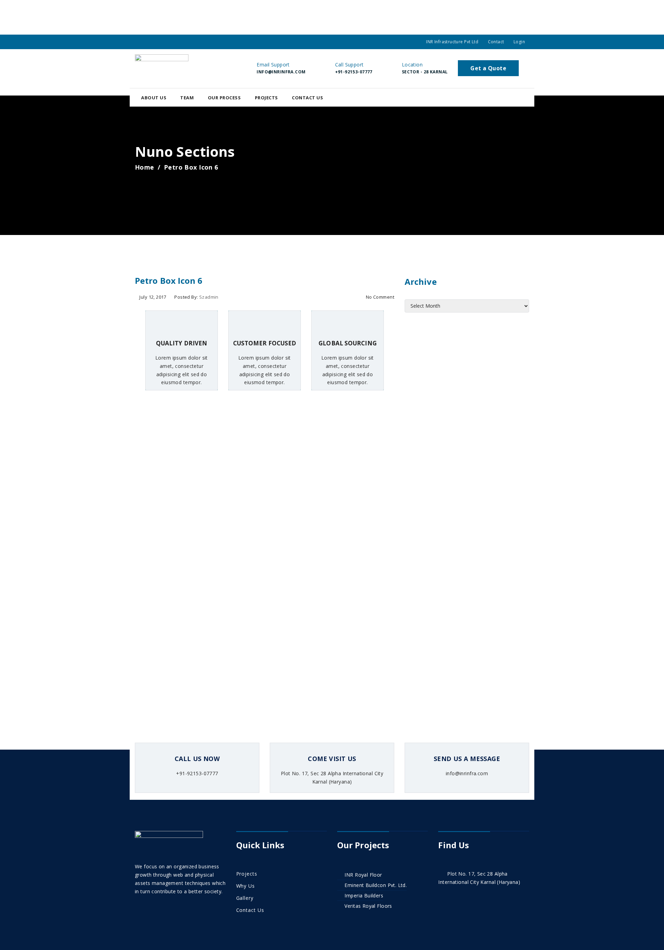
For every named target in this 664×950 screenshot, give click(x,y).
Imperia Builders (363, 895)
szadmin (209, 297)
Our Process (224, 97)
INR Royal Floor (363, 874)
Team (187, 97)
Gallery (244, 898)
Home (144, 167)
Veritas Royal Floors (368, 906)
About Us (153, 97)
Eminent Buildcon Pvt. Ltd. (375, 885)
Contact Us (307, 97)
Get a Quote (488, 68)
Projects (266, 97)
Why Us (245, 886)
